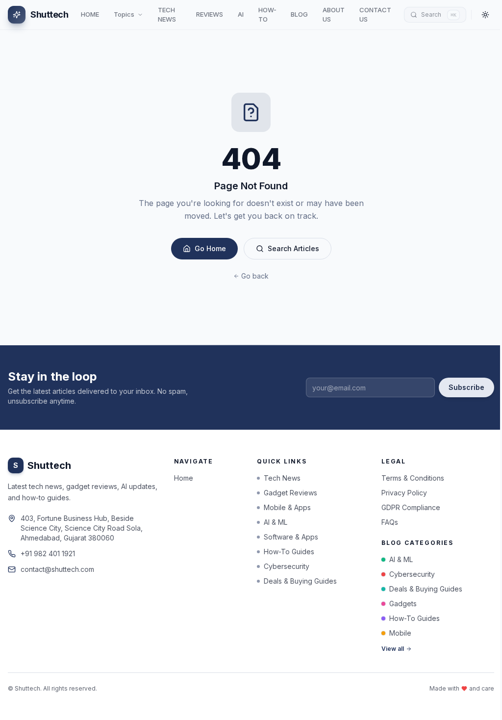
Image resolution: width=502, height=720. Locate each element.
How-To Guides (289, 551)
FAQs (389, 522)
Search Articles (293, 248)
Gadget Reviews (290, 493)
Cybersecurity (286, 566)
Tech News (282, 478)
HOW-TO (267, 15)
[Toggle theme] (485, 15)
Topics (124, 14)
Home (183, 478)
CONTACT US (375, 15)
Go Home (210, 248)
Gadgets (403, 603)
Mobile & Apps (287, 507)
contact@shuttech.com (57, 569)
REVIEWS (209, 14)
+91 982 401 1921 (48, 553)
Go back (255, 276)
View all (392, 648)
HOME (90, 14)
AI (241, 14)
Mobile (400, 633)
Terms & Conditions (412, 478)
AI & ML (275, 522)
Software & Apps (291, 537)
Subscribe (466, 387)
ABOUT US (334, 15)
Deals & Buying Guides (300, 581)
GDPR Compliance (410, 507)
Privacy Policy (404, 493)
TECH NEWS (167, 15)
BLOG (299, 14)
